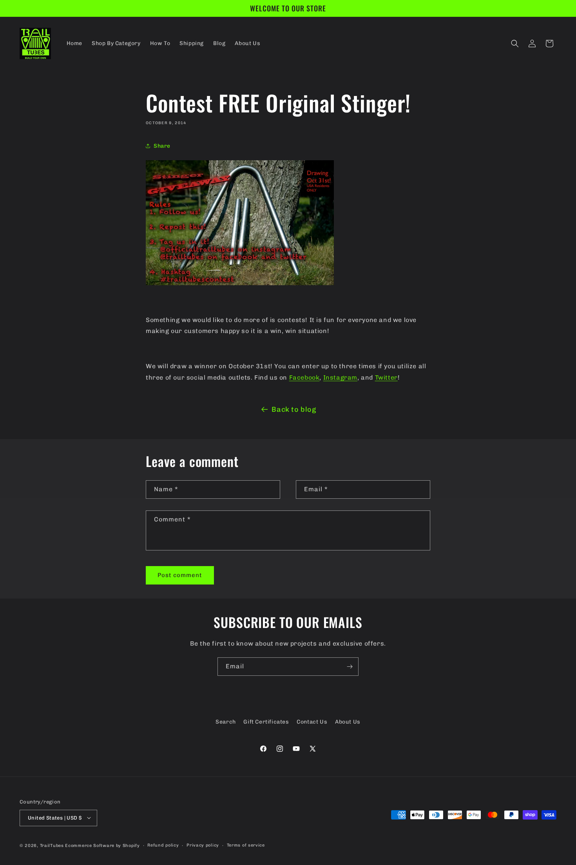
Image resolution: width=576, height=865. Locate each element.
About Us (347, 721)
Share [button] (162, 146)
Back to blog (294, 409)
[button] (514, 43)
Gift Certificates (266, 721)
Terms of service (246, 844)
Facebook (304, 377)
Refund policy (163, 844)
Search (226, 721)
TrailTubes (52, 845)
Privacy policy (203, 844)
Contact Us (312, 721)
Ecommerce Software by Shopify (102, 845)
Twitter (386, 377)
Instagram (340, 377)
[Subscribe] (349, 666)
